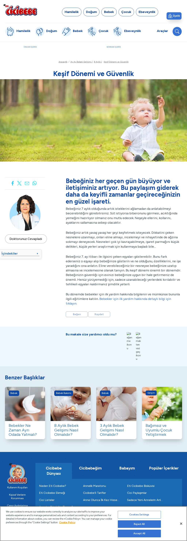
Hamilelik (72, 12)
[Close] (181, 524)
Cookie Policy (67, 522)
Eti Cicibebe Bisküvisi (140, 486)
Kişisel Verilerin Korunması (17, 496)
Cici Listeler (46, 500)
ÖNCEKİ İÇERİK (46, 49)
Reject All (139, 524)
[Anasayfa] (20, 9)
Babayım (127, 468)
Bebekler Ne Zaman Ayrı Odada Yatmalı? (23, 430)
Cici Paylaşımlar (137, 493)
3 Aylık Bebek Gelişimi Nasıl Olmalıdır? (112, 430)
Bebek (109, 12)
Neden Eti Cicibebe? (52, 486)
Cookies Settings (139, 514)
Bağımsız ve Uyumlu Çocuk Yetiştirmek (159, 430)
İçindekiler (20, 253)
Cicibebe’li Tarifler (94, 493)
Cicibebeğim (90, 468)
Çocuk (126, 12)
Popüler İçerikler (164, 468)
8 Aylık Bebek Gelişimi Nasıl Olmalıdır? (66, 430)
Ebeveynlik (147, 12)
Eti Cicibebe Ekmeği (52, 493)
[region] (93, 523)
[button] (174, 16)
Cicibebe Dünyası (54, 471)
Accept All (139, 533)
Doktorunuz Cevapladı (25, 239)
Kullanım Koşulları (17, 487)
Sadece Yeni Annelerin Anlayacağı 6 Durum (145, 500)
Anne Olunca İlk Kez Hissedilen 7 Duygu (101, 500)
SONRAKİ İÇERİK (134, 49)
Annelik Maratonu (94, 486)
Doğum (91, 12)
